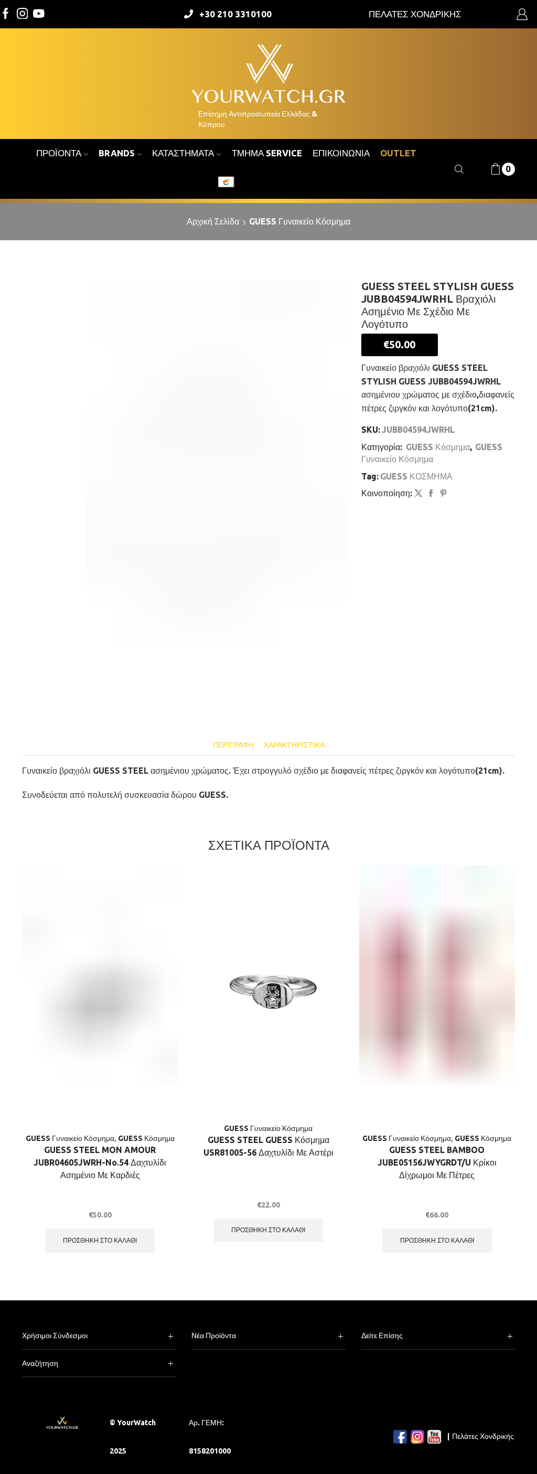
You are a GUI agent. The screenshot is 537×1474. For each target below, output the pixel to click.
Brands (117, 153)
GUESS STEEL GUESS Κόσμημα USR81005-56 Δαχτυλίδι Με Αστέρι (268, 1146)
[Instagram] (22, 14)
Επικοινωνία (341, 153)
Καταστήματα (183, 153)
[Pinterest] (442, 493)
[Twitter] (39, 14)
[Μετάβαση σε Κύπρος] (226, 183)
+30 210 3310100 (235, 14)
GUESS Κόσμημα (438, 447)
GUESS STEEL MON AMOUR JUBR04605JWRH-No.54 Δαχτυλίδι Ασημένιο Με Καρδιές (100, 1162)
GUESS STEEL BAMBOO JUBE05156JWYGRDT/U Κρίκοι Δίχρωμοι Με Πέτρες (437, 1162)
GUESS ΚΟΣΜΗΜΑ (416, 476)
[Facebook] (6, 14)
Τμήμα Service (267, 153)
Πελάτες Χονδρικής (483, 1436)
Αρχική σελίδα (213, 221)
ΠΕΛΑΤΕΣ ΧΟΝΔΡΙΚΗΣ (415, 14)
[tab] (233, 745)
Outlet (398, 153)
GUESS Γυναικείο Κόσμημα (299, 221)
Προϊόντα (58, 153)
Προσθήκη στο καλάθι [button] (100, 1240)
